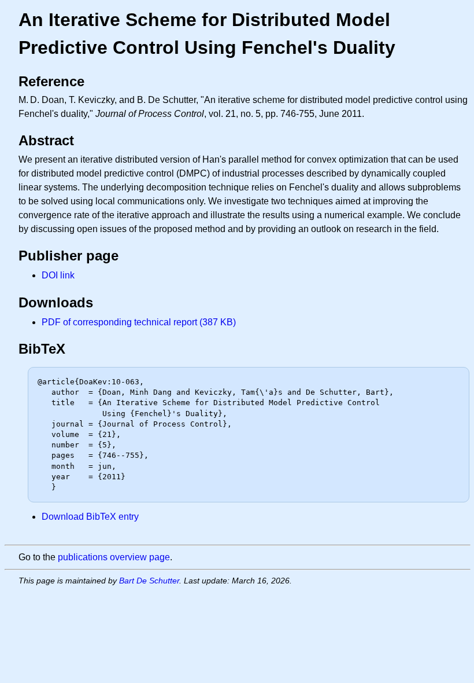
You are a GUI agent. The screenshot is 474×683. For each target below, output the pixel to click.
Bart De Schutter (149, 580)
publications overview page (114, 557)
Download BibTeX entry (90, 517)
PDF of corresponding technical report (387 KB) (139, 322)
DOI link (58, 275)
